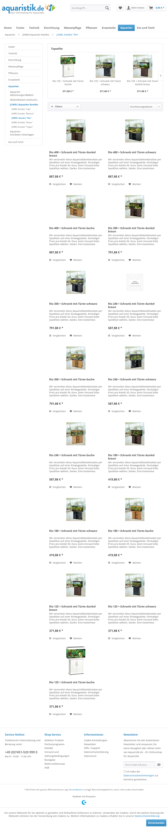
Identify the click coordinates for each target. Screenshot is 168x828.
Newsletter (90, 744)
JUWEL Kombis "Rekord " (23, 113)
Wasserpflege (15, 66)
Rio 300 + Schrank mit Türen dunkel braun (131, 229)
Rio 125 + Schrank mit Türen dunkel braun (142, 82)
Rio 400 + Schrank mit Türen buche (71, 228)
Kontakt (48, 748)
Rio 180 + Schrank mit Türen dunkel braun (131, 457)
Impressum (90, 755)
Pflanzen (13, 73)
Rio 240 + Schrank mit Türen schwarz (132, 379)
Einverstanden (156, 822)
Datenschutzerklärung (96, 752)
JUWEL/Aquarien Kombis (24, 104)
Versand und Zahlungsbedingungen (56, 753)
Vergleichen (59, 184)
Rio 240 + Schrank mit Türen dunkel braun (131, 305)
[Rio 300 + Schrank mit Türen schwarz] (76, 282)
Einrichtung (14, 60)
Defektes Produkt (54, 740)
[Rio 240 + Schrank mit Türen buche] (76, 434)
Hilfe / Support (92, 748)
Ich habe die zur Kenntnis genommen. (141, 775)
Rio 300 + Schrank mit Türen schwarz (73, 304)
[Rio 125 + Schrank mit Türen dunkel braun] (142, 66)
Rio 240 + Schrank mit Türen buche (71, 455)
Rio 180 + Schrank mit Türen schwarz (73, 531)
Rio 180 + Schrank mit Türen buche (130, 531)
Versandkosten (76, 789)
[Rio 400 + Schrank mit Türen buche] (76, 207)
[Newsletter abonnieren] (159, 764)
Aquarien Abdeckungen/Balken (22, 93)
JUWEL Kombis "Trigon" (22, 126)
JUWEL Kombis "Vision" (22, 122)
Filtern (58, 106)
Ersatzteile (14, 79)
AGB (46, 767)
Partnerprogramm (54, 744)
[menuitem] (90, 8)
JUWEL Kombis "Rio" (22, 118)
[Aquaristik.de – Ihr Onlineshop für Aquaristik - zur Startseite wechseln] (28, 10)
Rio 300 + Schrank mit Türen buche (71, 379)
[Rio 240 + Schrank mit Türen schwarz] (134, 358)
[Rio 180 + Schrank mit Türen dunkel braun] (134, 434)
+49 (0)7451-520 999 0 (21, 752)
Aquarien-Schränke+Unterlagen (22, 133)
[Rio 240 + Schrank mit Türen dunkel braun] (134, 282)
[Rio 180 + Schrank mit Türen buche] (134, 509)
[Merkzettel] (120, 8)
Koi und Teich (15, 142)
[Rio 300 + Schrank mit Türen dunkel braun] (134, 207)
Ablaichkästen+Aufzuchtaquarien (25, 99)
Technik (12, 53)
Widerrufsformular (54, 763)
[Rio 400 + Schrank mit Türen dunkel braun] (76, 131)
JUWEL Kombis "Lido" (21, 109)
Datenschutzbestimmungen (139, 775)
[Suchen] (107, 8)
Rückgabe (49, 759)
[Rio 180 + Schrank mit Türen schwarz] (76, 509)
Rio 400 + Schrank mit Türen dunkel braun (72, 154)
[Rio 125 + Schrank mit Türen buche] (68, 66)
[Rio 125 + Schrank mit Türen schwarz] (105, 66)
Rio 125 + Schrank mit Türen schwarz (105, 82)
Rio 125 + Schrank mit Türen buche (68, 82)
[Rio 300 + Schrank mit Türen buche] (76, 358)
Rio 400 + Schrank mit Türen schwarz (132, 152)
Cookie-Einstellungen (95, 740)
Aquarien (13, 86)
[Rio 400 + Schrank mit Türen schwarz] (134, 131)
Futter (11, 46)
